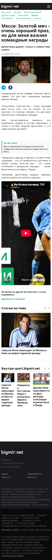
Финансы (31, 477)
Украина (37, 18)
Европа (34, 15)
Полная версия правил (12, 555)
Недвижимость (34, 473)
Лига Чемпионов (23, 18)
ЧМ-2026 (17, 12)
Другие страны (8, 15)
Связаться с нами (10, 517)
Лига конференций (32, 12)
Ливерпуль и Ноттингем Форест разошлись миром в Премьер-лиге (23, 395)
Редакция (41, 515)
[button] (45, 308)
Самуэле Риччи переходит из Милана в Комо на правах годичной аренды (24, 352)
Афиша (4, 473)
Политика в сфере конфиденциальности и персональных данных (24, 524)
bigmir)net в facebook (13, 299)
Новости (5, 477)
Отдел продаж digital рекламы (35, 529)
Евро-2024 (5, 12)
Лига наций (23, 15)
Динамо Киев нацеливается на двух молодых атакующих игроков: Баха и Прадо (41, 396)
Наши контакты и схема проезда (17, 515)
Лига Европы (7, 18)
